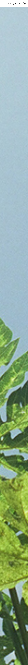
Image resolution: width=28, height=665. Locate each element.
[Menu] (3, 3)
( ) (25, 3)
